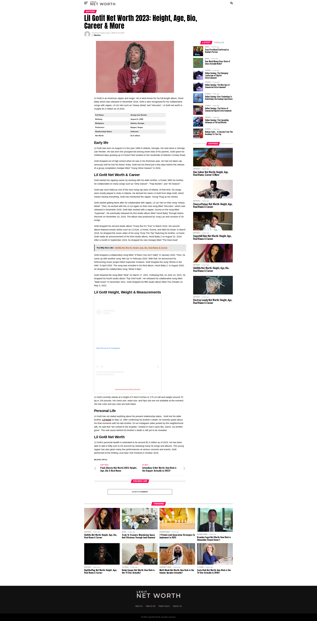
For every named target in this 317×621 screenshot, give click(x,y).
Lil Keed (106, 420)
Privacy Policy (164, 606)
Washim (97, 35)
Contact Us (177, 606)
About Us (139, 606)
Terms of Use (150, 606)
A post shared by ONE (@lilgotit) (127, 389)
